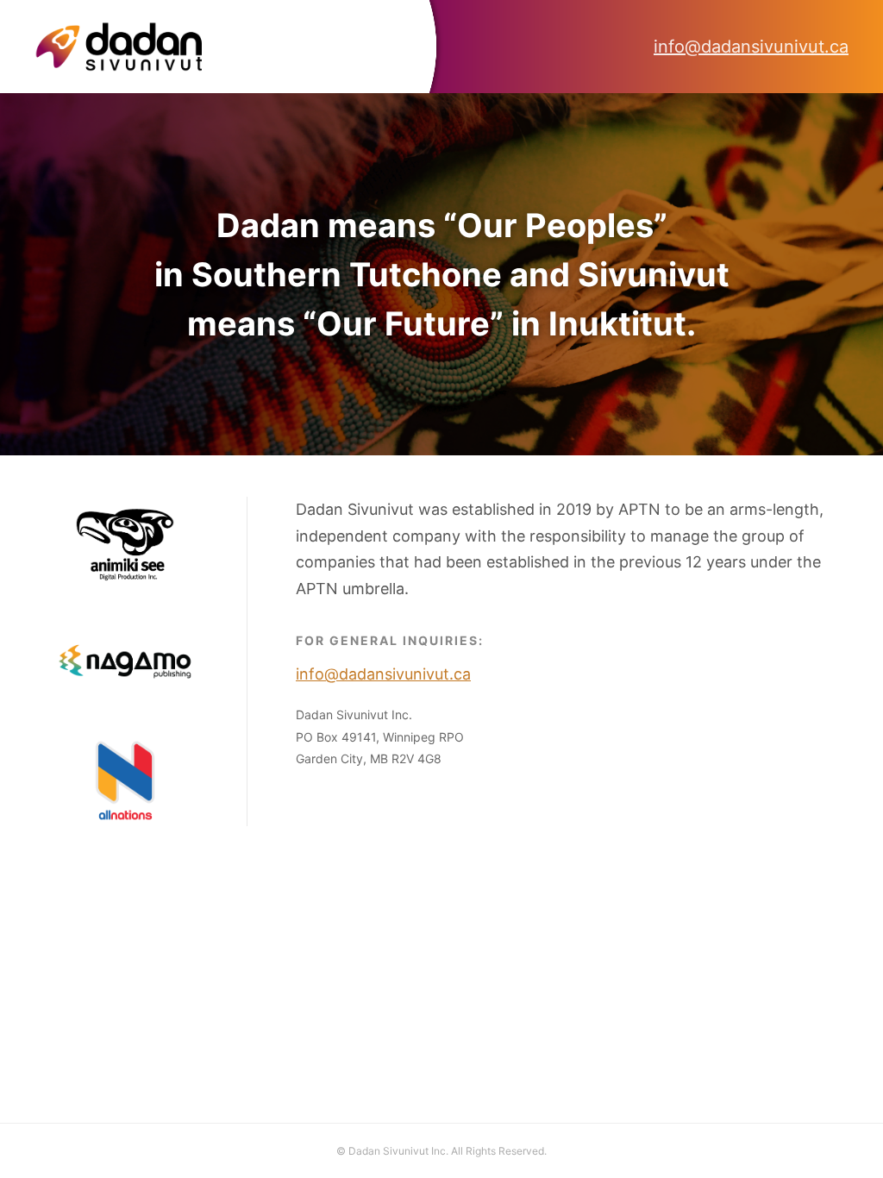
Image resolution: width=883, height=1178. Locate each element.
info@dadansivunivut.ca (751, 46)
